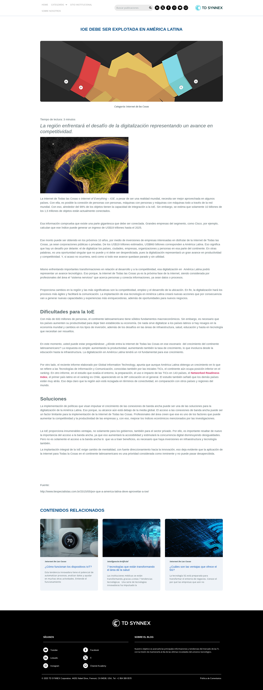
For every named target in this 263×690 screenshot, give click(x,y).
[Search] (150, 8)
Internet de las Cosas (137, 106)
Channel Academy (98, 666)
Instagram (54, 666)
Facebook (94, 650)
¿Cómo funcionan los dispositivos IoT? (68, 566)
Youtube (54, 650)
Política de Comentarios (210, 678)
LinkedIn (54, 658)
